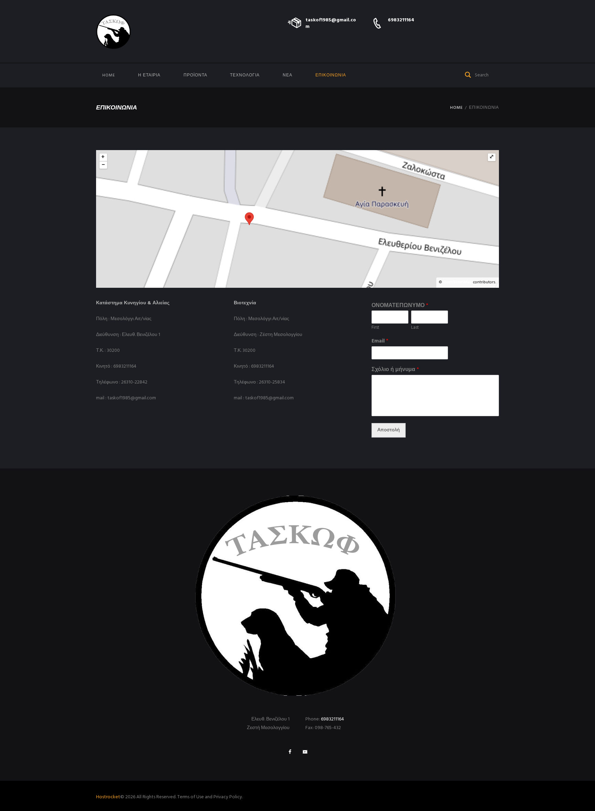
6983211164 (401, 20)
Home (108, 75)
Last (415, 328)
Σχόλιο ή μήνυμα (395, 369)
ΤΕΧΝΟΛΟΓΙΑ (245, 75)
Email (380, 341)
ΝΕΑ (287, 75)
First (375, 328)
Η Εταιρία (149, 75)
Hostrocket (108, 797)
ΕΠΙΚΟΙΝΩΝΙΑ (330, 75)
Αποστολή (388, 430)
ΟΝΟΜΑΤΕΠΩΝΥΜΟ (400, 305)
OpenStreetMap (457, 282)
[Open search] (468, 74)
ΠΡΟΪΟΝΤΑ (195, 75)
